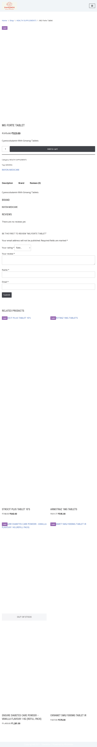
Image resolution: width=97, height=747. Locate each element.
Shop (12, 20)
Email (5, 281)
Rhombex (68, 744)
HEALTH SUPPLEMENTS (26, 20)
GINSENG (8, 165)
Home (4, 20)
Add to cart (52, 149)
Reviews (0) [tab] (35, 183)
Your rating (8, 247)
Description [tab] (7, 183)
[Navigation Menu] (92, 6)
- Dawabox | (46, 744)
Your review (8, 253)
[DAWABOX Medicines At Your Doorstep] (9, 6)
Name (5, 269)
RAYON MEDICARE (10, 169)
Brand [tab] (21, 183)
